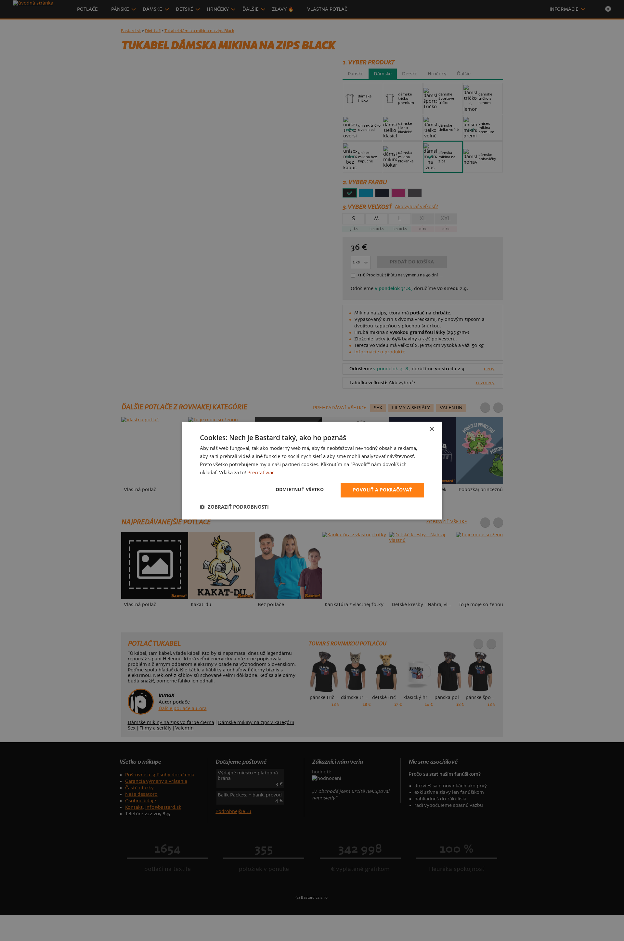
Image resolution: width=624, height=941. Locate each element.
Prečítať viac (260, 472)
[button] (234, 507)
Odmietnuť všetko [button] (300, 489)
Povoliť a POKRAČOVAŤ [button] (382, 490)
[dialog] (312, 470)
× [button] (431, 429)
